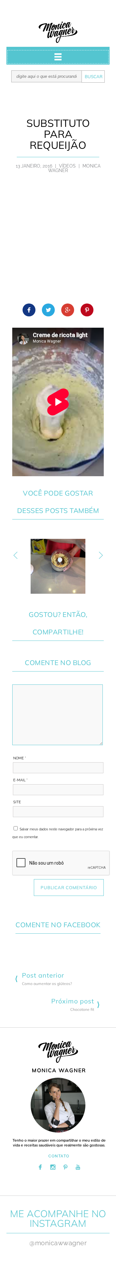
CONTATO (59, 1156)
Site (17, 802)
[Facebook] (40, 1167)
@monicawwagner (58, 1243)
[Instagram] (53, 1167)
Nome (19, 758)
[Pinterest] (65, 1167)
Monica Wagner (58, 32)
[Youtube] (78, 1167)
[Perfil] (58, 1105)
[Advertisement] (58, 242)
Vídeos (67, 166)
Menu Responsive (58, 56)
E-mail (20, 780)
